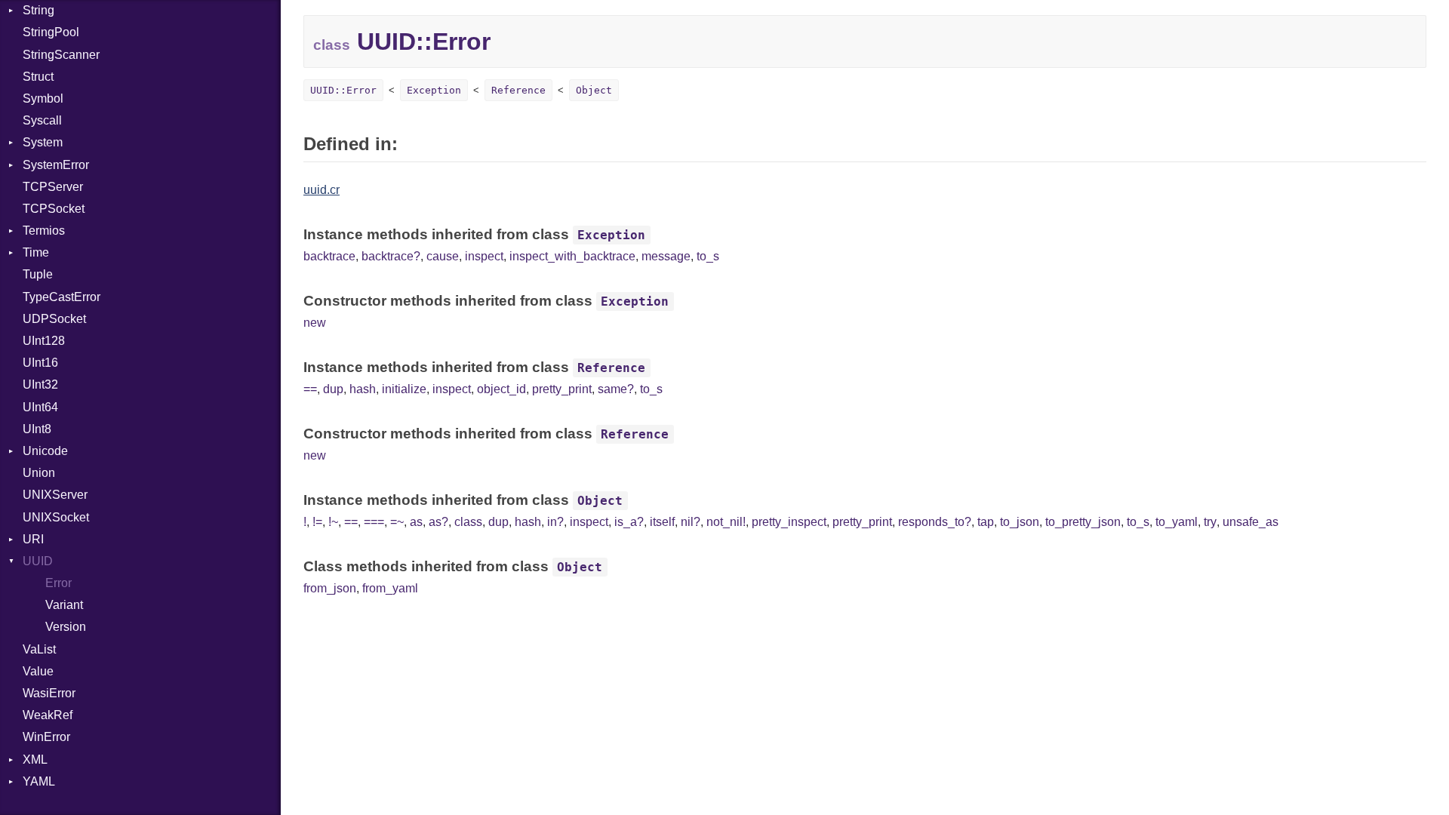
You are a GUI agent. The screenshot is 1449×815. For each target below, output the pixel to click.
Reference (518, 90)
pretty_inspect (789, 521)
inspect (484, 256)
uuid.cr (321, 189)
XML (35, 759)
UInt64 (40, 407)
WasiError (49, 693)
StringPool (51, 32)
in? (555, 521)
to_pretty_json (1083, 521)
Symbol (43, 98)
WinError (46, 736)
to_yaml (1176, 521)
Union (39, 472)
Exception (434, 90)
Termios (44, 230)
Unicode (45, 450)
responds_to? (934, 521)
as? (438, 521)
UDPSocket (54, 318)
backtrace (329, 256)
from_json (329, 588)
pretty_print (562, 389)
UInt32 (40, 384)
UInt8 (37, 429)
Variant (64, 604)
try (1210, 521)
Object (594, 90)
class (468, 521)
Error (58, 583)
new (314, 322)
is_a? (629, 521)
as (416, 521)
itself (662, 521)
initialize (404, 389)
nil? (690, 521)
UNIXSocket (56, 517)
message (666, 256)
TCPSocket (54, 208)
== (310, 389)
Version (65, 626)
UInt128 (44, 340)
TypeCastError (61, 297)
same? (616, 389)
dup (333, 389)
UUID (38, 561)
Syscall (42, 120)
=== (374, 521)
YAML (39, 781)
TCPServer (53, 186)
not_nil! (726, 521)
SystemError (56, 164)
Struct (38, 76)
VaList (39, 649)
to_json (1019, 521)
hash (362, 389)
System (43, 142)
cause (442, 256)
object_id (501, 389)
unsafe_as (1250, 521)
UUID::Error (343, 90)
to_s (708, 256)
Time (36, 252)
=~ (397, 521)
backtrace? (390, 256)
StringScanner (61, 54)
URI (33, 539)
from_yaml (390, 588)
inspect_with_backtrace (572, 256)
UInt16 (40, 362)
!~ (333, 521)
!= (317, 521)
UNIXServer (55, 494)
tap (985, 521)
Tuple (38, 274)
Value (38, 671)
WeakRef (47, 715)
